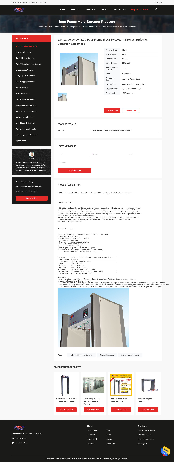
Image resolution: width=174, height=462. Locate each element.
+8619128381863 (31, 191)
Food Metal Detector (23, 52)
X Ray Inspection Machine (25, 76)
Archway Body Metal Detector (146, 400)
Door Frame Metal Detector (55, 27)
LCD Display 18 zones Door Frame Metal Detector (92, 401)
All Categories (142, 444)
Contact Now (31, 198)
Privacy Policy (111, 444)
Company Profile (92, 430)
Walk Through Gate (23, 93)
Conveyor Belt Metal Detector (27, 111)
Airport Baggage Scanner (25, 82)
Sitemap (109, 439)
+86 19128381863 (35, 187)
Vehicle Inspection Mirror (25, 99)
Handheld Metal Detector (25, 58)
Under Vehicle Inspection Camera (28, 64)
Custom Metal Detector (130, 355)
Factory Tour (91, 435)
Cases (109, 435)
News (108, 430)
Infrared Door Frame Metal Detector (119, 400)
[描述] (156, 9)
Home (40, 27)
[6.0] (79, 69)
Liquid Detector (21, 141)
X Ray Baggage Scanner (25, 70)
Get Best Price (112, 111)
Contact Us (90, 444)
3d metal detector (107, 355)
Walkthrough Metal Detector (26, 105)
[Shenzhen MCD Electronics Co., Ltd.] (19, 10)
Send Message (74, 170)
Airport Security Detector (25, 123)
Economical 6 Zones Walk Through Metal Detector (66, 400)
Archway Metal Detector (25, 117)
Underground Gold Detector (26, 129)
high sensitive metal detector (81, 355)
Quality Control (92, 439)
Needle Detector (22, 88)
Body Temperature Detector (26, 135)
